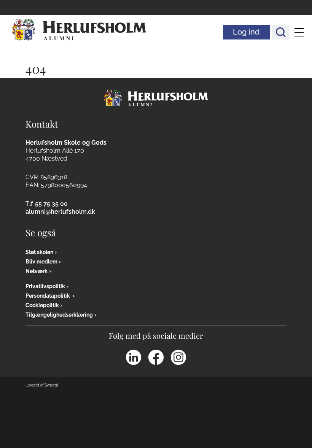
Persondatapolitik (48, 296)
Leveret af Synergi (41, 385)
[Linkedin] (134, 357)
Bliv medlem (41, 262)
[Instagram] (178, 357)
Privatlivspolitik (45, 286)
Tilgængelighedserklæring (59, 315)
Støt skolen (39, 252)
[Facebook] (156, 357)
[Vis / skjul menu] (299, 32)
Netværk (36, 271)
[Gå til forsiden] (156, 97)
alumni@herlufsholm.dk (60, 211)
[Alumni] (79, 30)
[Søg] (281, 32)
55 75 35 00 (51, 203)
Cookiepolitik (42, 305)
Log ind (246, 31)
